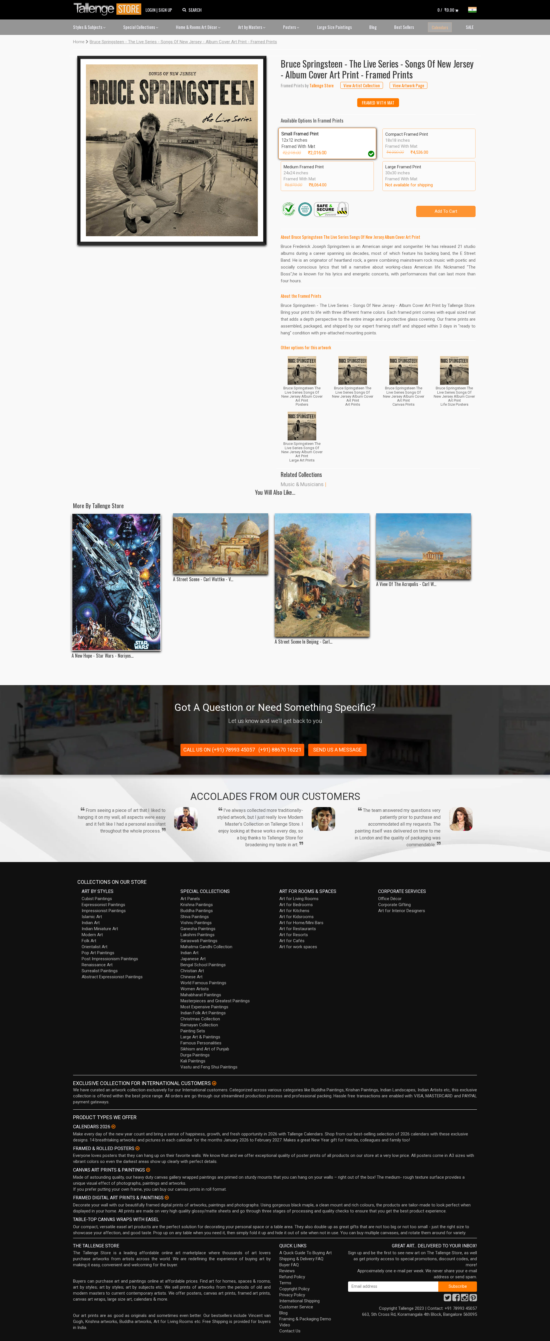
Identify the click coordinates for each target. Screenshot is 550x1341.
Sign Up (165, 10)
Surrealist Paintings (100, 970)
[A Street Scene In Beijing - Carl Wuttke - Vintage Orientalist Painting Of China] (322, 575)
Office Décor (390, 898)
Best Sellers (404, 27)
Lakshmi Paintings (197, 934)
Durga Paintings (195, 1055)
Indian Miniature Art (100, 928)
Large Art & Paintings (200, 1037)
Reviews (287, 1270)
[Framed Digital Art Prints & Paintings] (167, 1197)
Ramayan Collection (199, 1025)
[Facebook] (456, 1299)
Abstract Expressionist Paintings (112, 976)
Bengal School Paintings (203, 964)
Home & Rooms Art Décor (197, 27)
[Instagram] (464, 1299)
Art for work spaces (298, 946)
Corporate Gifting (394, 904)
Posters (290, 27)
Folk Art (89, 940)
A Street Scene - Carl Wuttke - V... (203, 579)
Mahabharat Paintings (200, 994)
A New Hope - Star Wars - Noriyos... (102, 655)
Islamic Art (92, 916)
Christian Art (192, 970)
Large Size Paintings (334, 27)
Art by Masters (250, 27)
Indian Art (91, 922)
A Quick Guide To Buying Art (305, 1252)
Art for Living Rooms (299, 898)
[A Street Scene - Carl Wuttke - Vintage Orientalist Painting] (220, 543)
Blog (373, 27)
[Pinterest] (473, 1299)
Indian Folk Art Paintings (203, 1012)
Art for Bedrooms (296, 904)
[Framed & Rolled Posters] (137, 1148)
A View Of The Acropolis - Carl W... (406, 584)
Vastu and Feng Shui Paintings (208, 1067)
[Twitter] (447, 1299)
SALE (470, 27)
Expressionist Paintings (103, 904)
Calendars (440, 27)
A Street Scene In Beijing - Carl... (303, 641)
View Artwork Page (408, 85)
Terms (285, 1282)
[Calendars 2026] (113, 1126)
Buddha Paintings (196, 910)
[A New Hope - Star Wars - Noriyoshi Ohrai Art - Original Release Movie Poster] (119, 582)
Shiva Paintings (194, 916)
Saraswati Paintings (198, 940)
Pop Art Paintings (98, 952)
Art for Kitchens (294, 910)
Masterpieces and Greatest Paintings (215, 1000)
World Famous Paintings (203, 982)
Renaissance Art (97, 964)
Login (151, 10)
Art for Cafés (292, 940)
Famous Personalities (200, 1043)
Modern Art (92, 934)
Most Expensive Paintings (204, 1006)
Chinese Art (191, 976)
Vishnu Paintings (196, 922)
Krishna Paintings (196, 904)
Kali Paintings (192, 1061)
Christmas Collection (200, 1018)
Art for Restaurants (297, 928)
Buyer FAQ (289, 1264)
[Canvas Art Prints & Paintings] (148, 1170)
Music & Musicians (302, 484)
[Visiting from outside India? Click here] (214, 1083)
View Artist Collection (361, 85)
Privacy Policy (292, 1294)
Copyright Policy (294, 1288)
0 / (445, 10)
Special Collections (139, 27)
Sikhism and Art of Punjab (204, 1049)
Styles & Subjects (88, 27)
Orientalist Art (94, 946)
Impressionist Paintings (104, 910)
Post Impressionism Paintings (110, 958)
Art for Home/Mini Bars (301, 922)
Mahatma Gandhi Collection (206, 946)
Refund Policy (292, 1276)
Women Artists (194, 988)
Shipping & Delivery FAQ (301, 1258)
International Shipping (299, 1300)
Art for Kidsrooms (296, 916)
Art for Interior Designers (401, 910)
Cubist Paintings (97, 898)
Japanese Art (193, 958)
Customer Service (296, 1307)
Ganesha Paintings (197, 928)
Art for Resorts (293, 934)
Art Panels (190, 898)
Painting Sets (192, 1031)
